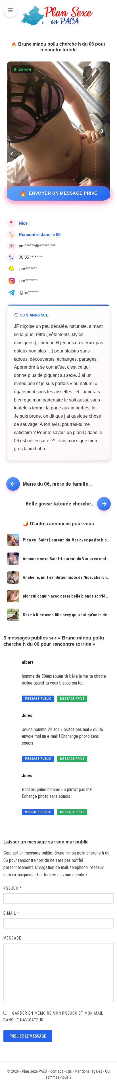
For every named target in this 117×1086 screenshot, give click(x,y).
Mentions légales (88, 1071)
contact (56, 1071)
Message (12, 938)
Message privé (72, 699)
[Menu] (10, 10)
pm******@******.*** (37, 245)
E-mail (11, 913)
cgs (69, 1071)
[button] (102, 130)
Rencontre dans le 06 (39, 234)
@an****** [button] (28, 292)
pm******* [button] (28, 268)
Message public (38, 699)
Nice (23, 223)
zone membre (75, 874)
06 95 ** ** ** (31, 257)
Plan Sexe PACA (34, 1071)
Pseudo (12, 888)
